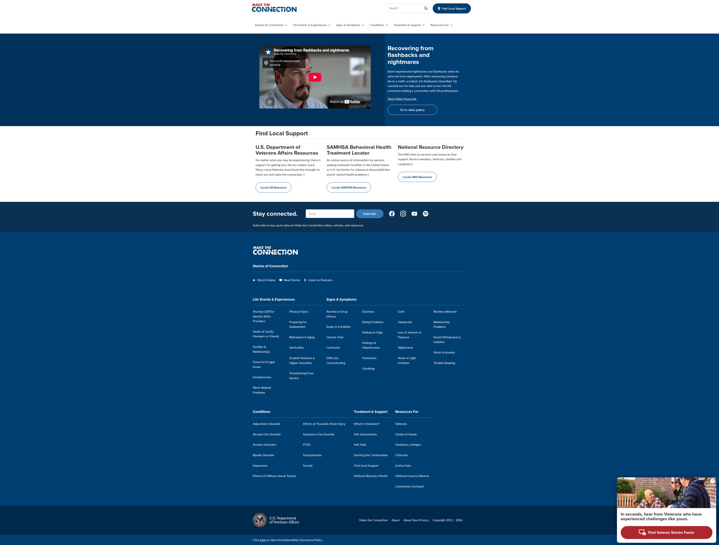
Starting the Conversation (371, 455)
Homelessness (262, 377)
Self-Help (360, 444)
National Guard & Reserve (412, 476)
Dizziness (368, 311)
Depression (260, 465)
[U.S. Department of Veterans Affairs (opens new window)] (276, 519)
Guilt (401, 311)
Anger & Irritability (338, 326)
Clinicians (401, 455)
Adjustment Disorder (266, 423)
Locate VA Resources (273, 187)
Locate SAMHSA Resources (349, 187)
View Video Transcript (402, 99)
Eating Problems (372, 322)
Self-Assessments (365, 434)
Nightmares (405, 347)
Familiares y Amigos (408, 444)
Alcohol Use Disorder (267, 434)
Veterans (401, 423)
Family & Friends (406, 434)
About (396, 520)
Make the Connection (373, 520)
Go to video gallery (412, 110)
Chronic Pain (334, 337)
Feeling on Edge (372, 332)
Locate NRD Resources (417, 177)
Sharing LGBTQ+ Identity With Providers (263, 316)
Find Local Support (454, 8)
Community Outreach (409, 486)
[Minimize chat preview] (712, 481)
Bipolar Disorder (263, 455)
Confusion (333, 347)
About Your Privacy (416, 520)
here (263, 540)
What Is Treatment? (367, 423)
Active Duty (403, 465)
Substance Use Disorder (319, 434)
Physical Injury (298, 311)
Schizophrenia (312, 455)
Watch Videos (266, 280)
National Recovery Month (371, 476)
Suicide (308, 465)
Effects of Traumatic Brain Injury (324, 423)
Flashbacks (369, 358)
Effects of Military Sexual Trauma (274, 476)
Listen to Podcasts (320, 280)
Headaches (405, 322)
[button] (271, 26)
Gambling (368, 368)
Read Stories (292, 280)
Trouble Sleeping (444, 363)
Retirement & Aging (302, 337)
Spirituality (296, 347)
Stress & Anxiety (444, 352)
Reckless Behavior (445, 311)
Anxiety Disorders (264, 444)
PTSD (306, 444)
